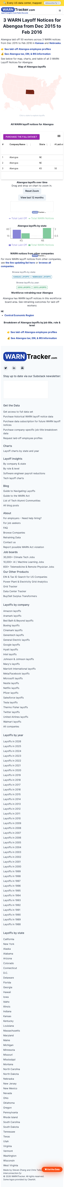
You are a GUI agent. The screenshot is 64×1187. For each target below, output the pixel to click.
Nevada (7, 1093)
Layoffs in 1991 (11, 909)
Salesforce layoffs (13, 697)
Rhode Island (10, 1117)
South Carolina (11, 1122)
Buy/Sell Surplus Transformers (20, 596)
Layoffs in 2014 (12, 799)
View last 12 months (32, 197)
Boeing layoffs (11, 625)
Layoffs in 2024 (12, 750)
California (8, 939)
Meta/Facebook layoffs (16, 673)
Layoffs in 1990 (12, 914)
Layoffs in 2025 (12, 746)
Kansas (39, 43)
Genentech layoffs (13, 635)
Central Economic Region (19, 315)
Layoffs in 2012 (12, 808)
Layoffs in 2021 (12, 765)
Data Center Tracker (14, 591)
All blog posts (11, 505)
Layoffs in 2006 (12, 837)
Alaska (7, 948)
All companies (11, 726)
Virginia (7, 1146)
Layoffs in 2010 (12, 818)
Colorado (8, 963)
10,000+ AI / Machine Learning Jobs (23, 561)
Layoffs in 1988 (12, 924)
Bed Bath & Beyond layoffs (18, 620)
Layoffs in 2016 (12, 789)
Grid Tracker (10, 586)
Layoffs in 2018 (12, 779)
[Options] (60, 11)
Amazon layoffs (12, 610)
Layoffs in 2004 (12, 847)
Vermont (8, 1150)
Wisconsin (9, 1160)
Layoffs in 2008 (12, 827)
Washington (9, 1155)
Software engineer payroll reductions (24, 473)
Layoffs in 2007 (12, 832)
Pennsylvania (10, 1112)
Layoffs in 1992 (12, 904)
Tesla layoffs (10, 702)
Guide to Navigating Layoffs (19, 490)
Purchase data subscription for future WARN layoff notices (31, 423)
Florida (7, 982)
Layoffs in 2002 (12, 856)
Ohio (5, 1097)
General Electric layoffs (16, 639)
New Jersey (10, 1083)
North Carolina (11, 1069)
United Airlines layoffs (15, 716)
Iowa (6, 996)
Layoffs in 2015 (12, 794)
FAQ (5, 527)
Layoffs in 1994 (12, 895)
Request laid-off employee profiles (22, 438)
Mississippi (9, 1059)
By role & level (11, 468)
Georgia (7, 987)
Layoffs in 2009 (12, 823)
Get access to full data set (18, 411)
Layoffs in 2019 (12, 775)
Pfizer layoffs (10, 692)
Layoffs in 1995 (12, 890)
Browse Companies (14, 532)
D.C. (5, 972)
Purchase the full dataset (21, 137)
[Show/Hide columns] (59, 136)
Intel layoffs (10, 654)
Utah (6, 1141)
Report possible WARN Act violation (23, 547)
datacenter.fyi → (52, 3)
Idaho (6, 1001)
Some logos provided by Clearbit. (19, 1179)
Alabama (8, 953)
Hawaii (7, 992)
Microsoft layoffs (13, 678)
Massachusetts (11, 1030)
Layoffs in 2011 (11, 813)
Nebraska (55, 43)
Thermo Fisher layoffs (15, 707)
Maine (6, 1040)
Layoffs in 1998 (12, 876)
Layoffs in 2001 (12, 861)
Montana (8, 1064)
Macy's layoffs (11, 663)
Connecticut (10, 968)
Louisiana (8, 1025)
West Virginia (10, 1165)
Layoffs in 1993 (12, 900)
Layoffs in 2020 (12, 770)
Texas (6, 1136)
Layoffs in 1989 (12, 919)
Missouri (8, 1054)
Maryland (8, 1035)
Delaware (8, 977)
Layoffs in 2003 (12, 852)
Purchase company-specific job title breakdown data (30, 431)
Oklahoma (9, 1102)
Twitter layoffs (11, 712)
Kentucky (8, 1020)
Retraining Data (12, 537)
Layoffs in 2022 (12, 760)
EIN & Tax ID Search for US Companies (25, 576)
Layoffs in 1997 (12, 880)
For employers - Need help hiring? (22, 518)
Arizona (7, 958)
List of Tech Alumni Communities (21, 500)
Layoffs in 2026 (12, 741)
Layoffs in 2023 (12, 755)
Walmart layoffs (12, 721)
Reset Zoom (32, 190)
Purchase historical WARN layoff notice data (28, 416)
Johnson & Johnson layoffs (18, 659)
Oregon (7, 1107)
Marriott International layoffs (19, 668)
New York (8, 943)
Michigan (8, 1045)
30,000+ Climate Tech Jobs (19, 557)
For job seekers (12, 522)
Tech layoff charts (13, 478)
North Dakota (11, 1073)
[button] (52, 1169)
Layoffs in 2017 (12, 784)
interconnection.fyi (12, 1173)
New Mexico (10, 1088)
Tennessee (9, 1131)
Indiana (7, 1011)
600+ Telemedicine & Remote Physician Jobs (28, 566)
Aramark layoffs (12, 615)
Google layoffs (11, 644)
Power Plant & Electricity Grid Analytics (25, 581)
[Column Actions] (30, 144)
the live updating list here (20, 262)
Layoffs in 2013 (12, 803)
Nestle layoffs (11, 683)
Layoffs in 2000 (12, 866)
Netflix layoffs (11, 687)
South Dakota (11, 1126)
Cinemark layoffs (12, 630)
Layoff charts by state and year (21, 450)
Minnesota (9, 1049)
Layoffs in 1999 (12, 871)
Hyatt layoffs (10, 649)
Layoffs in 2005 (12, 842)
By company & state (14, 463)
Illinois (6, 1006)
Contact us (9, 542)
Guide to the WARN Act (16, 495)
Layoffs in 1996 (12, 885)
